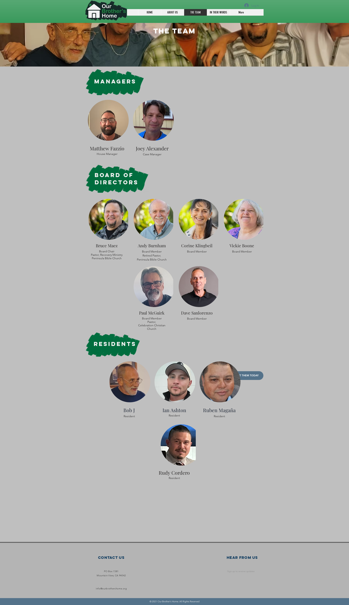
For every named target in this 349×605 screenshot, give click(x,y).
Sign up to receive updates (241, 571)
